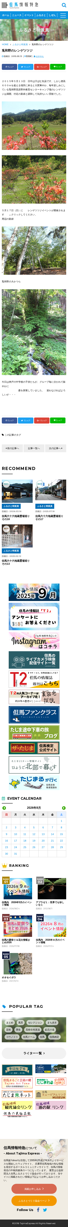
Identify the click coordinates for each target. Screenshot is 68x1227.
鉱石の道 (49, 1029)
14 (52, 834)
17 (15, 840)
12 (33, 834)
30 (6, 853)
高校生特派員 (33, 1029)
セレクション (35, 1022)
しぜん (52, 15)
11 (24, 834)
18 (24, 840)
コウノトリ (12, 1037)
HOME (5, 44)
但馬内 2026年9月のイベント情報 (17, 903)
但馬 (42, 1037)
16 (6, 840)
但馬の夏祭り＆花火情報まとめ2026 (16, 941)
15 (61, 834)
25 (24, 847)
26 (33, 847)
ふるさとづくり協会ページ (32, 1200)
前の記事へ (13, 448)
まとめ (9, 1022)
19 (33, 840)
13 (43, 834)
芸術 (8, 1029)
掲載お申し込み (32, 1189)
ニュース (17, 15)
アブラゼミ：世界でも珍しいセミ (50, 903)
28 (52, 847)
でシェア (10, 67)
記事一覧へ (34, 448)
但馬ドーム (29, 1037)
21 (52, 840)
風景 (20, 1022)
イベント (29, 15)
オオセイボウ (9, 977)
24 (15, 847)
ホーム (5, 15)
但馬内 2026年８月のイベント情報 (50, 941)
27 (43, 847)
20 (43, 840)
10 (15, 834)
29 (61, 847)
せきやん (40, 56)
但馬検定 (54, 1037)
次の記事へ (55, 448)
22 (61, 840)
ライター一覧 (32, 1053)
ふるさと (41, 15)
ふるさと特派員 (20, 44)
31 (15, 853)
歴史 (18, 1029)
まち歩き (52, 1022)
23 (6, 847)
